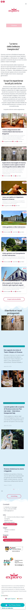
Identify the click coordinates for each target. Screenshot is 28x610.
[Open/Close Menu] (26, 4)
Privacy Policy (5, 595)
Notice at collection (7, 608)
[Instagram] (4, 2)
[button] (10, 524)
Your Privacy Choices (15, 605)
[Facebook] (2, 2)
